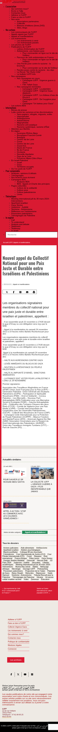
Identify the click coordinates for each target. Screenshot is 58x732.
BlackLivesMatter (10, 552)
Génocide (31, 561)
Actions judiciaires (10, 548)
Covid (29, 556)
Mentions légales (15, 645)
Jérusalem (36, 563)
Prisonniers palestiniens (13, 571)
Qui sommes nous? (16, 634)
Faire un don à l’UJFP (17, 623)
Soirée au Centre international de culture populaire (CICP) (44, 591)
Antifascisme (41, 548)
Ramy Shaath (17, 573)
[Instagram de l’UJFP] (32, 675)
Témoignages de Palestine (23, 577)
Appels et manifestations (22, 242)
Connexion (12, 649)
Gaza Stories (47, 558)
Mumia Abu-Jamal (22, 567)
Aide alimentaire (27, 548)
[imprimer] (34, 292)
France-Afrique (21, 558)
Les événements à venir (17, 631)
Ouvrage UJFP (29, 569)
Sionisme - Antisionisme (21, 575)
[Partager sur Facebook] (13, 292)
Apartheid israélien (10, 550)
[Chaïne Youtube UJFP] (25, 675)
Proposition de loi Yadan (35, 571)
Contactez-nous (14, 638)
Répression (40, 573)
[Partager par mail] (27, 292)
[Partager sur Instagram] (20, 292)
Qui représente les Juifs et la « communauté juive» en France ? (11, 591)
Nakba (35, 567)
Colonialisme (8, 554)
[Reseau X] (18, 675)
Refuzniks (29, 573)
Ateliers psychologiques (30, 550)
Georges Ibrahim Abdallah (13, 561)
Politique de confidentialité (18, 642)
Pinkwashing (42, 569)
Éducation (45, 579)
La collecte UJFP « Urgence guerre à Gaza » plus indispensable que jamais (41, 487)
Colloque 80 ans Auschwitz (31, 552)
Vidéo (26, 579)
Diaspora (37, 556)
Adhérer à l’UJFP (15, 620)
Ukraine (40, 577)
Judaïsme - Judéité (21, 563)
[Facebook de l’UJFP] (11, 675)
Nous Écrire (6, 717)
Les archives (15, 660)
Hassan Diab (42, 561)
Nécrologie (16, 569)
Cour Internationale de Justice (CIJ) (30, 554)
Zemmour (35, 579)
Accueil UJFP (7, 242)
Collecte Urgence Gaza (17, 627)
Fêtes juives (34, 558)
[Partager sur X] (7, 292)
